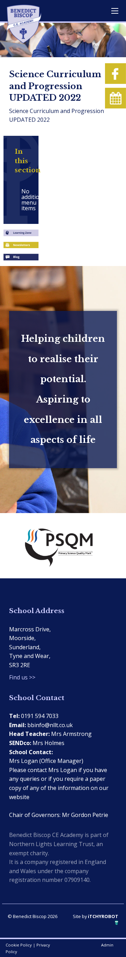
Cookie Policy (19, 945)
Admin (107, 945)
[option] (63, 545)
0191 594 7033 (39, 716)
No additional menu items (24, 199)
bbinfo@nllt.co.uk (50, 725)
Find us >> (22, 677)
